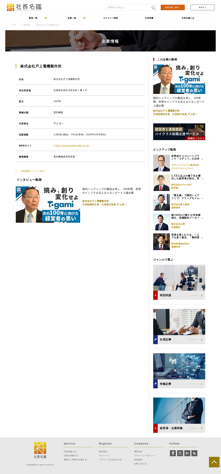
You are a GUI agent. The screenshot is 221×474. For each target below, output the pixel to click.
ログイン (203, 7)
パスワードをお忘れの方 (110, 460)
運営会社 (138, 451)
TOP (14, 25)
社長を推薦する (71, 455)
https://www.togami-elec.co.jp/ (72, 145)
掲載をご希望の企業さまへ (76, 460)
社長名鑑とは (70, 451)
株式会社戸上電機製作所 (47, 25)
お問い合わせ (140, 464)
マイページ (104, 455)
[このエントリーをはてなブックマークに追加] (187, 453)
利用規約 (138, 460)
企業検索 (26, 25)
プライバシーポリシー (144, 455)
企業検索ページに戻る (32, 171)
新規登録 (172, 7)
